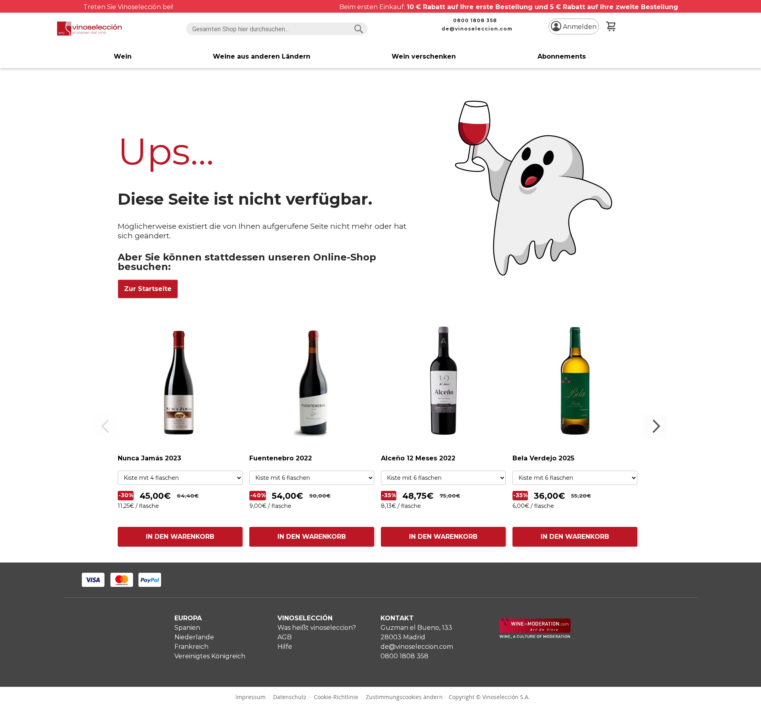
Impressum (250, 697)
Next (655, 426)
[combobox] (276, 29)
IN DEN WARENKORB (180, 536)
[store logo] (89, 28)
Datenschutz (289, 697)
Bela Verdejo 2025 (543, 458)
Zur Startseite (148, 289)
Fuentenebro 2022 (280, 458)
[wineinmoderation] (535, 636)
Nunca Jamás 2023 (149, 458)
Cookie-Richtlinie (336, 697)
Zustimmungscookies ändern (404, 697)
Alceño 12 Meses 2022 (418, 458)
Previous (106, 426)
